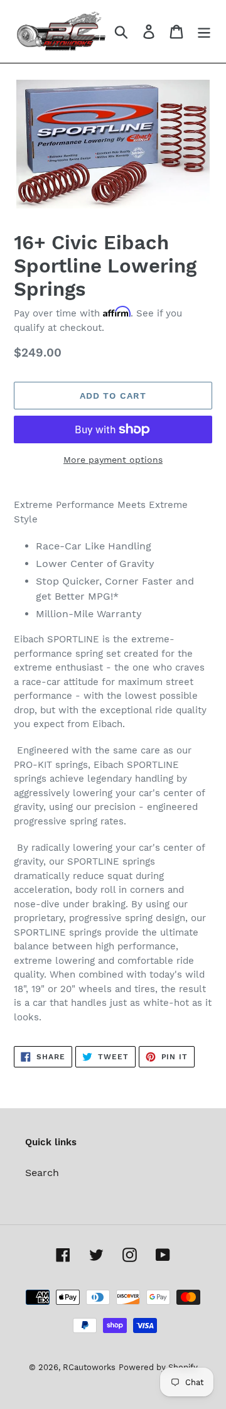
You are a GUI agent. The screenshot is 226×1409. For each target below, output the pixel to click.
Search (42, 1173)
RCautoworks (89, 1367)
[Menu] (204, 32)
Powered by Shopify (158, 1367)
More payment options (113, 460)
